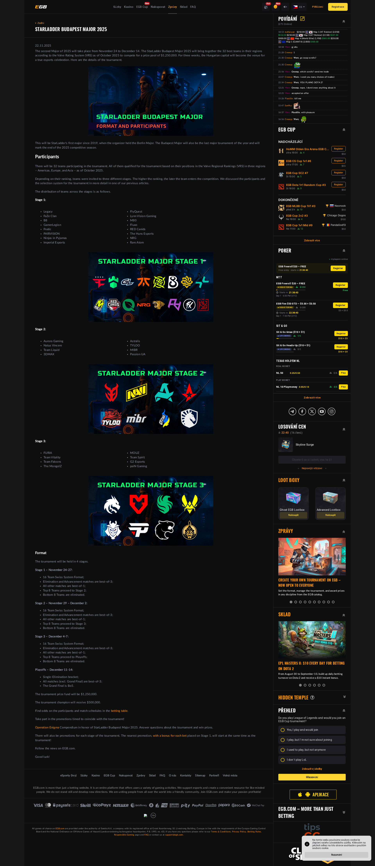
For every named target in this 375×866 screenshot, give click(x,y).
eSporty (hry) (68, 775)
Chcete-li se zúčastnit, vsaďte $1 (312, 459)
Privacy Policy (239, 832)
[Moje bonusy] (275, 7)
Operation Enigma (47, 727)
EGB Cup (142, 7)
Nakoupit (293, 515)
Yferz (287, 47)
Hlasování (312, 777)
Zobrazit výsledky (312, 768)
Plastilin (289, 98)
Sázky (117, 7)
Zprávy (172, 7)
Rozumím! (336, 854)
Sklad (183, 7)
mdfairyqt (289, 32)
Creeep (288, 52)
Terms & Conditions (221, 832)
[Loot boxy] (266, 7)
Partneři (214, 775)
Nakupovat (158, 7)
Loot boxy (288, 480)
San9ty (288, 106)
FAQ (193, 7)
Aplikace (320, 795)
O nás (172, 775)
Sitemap (200, 775)
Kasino (128, 7)
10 (333, 602)
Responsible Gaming (124, 835)
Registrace (338, 6)
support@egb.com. (174, 835)
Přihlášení (317, 6)
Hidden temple (293, 697)
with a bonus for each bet (170, 735)
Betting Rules (254, 832)
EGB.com (59, 828)
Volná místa (230, 775)
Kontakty (185, 775)
